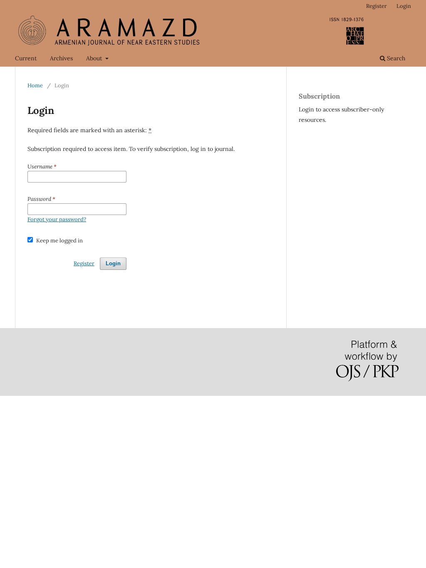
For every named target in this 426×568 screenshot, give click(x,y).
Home (35, 85)
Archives (61, 58)
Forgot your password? (56, 219)
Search (395, 58)
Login (403, 6)
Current (26, 58)
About (95, 58)
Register (376, 6)
